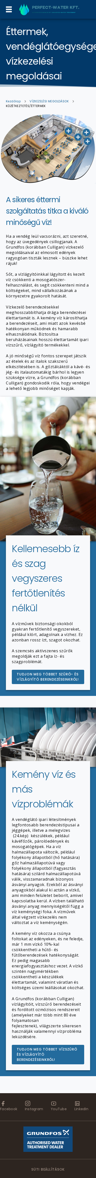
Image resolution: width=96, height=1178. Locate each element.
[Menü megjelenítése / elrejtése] (9, 9)
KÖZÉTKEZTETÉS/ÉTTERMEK (26, 106)
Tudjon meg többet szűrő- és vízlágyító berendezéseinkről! (48, 677)
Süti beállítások (48, 1169)
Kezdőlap (13, 101)
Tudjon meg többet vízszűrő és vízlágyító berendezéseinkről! (47, 1054)
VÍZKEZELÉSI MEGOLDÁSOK (49, 101)
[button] (87, 141)
